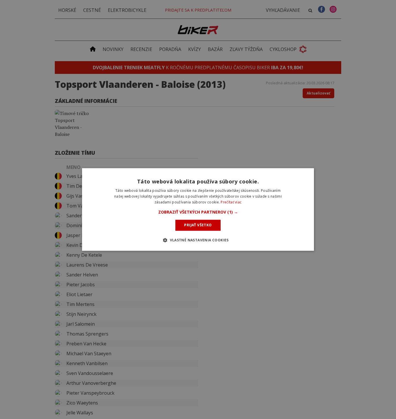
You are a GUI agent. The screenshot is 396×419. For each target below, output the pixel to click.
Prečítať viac (231, 202)
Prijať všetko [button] (198, 225)
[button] (198, 212)
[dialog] (198, 209)
